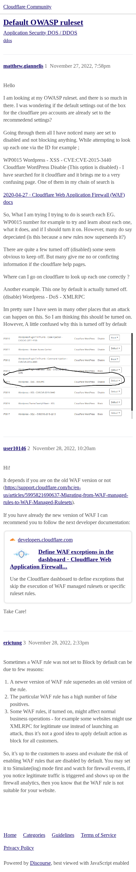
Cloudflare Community (27, 7)
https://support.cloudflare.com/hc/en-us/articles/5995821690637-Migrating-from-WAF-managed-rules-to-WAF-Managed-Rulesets (65, 495)
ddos (7, 40)
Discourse (40, 863)
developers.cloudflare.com (45, 540)
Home (10, 835)
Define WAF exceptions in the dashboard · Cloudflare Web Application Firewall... (62, 558)
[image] (68, 376)
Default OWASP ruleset (43, 22)
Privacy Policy (19, 848)
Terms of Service (98, 835)
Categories (34, 835)
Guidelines (63, 835)
